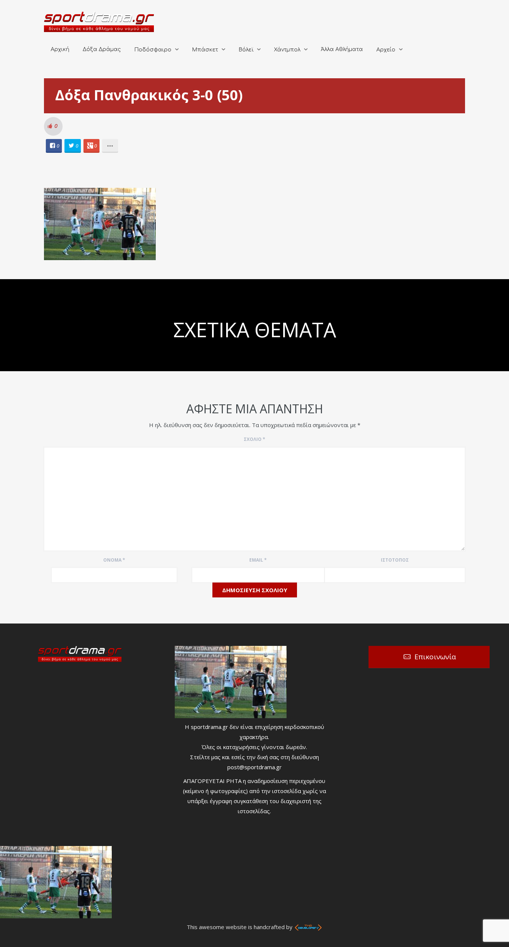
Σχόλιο (254, 439)
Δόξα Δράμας (102, 49)
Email (258, 560)
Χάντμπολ (287, 50)
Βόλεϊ (245, 50)
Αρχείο (385, 50)
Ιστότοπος (395, 560)
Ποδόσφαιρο (152, 50)
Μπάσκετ (205, 50)
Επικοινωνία (435, 657)
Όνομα (114, 560)
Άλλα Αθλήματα (342, 49)
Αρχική (60, 49)
